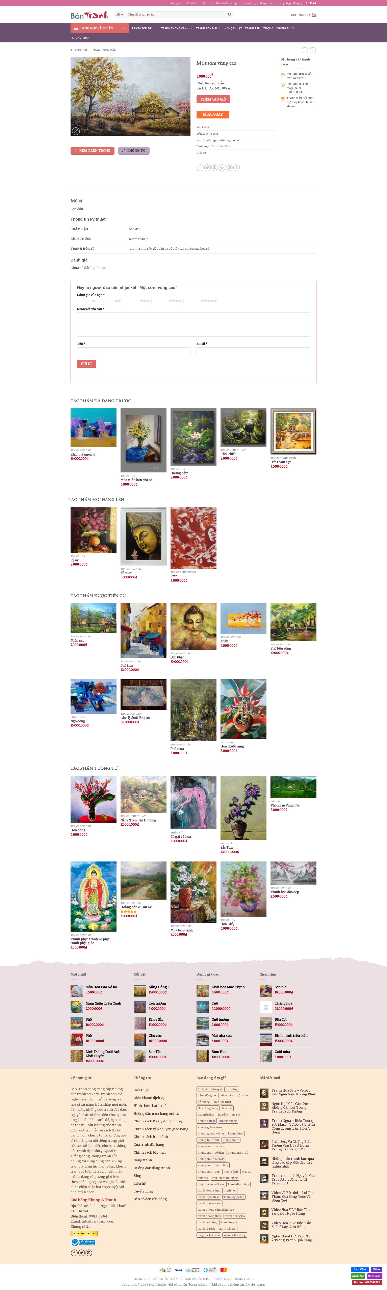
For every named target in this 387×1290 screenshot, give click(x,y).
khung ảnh (231, 1171)
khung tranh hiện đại (211, 1158)
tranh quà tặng (207, 1222)
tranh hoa (230, 1190)
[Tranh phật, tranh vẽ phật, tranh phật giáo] (94, 896)
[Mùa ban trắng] (193, 892)
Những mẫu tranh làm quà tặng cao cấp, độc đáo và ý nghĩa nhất (293, 1162)
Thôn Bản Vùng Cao (285, 805)
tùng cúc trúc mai (209, 1235)
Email (202, 344)
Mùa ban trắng (182, 930)
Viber (376, 1269)
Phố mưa (177, 749)
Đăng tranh (266, 3)
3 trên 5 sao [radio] (131, 300)
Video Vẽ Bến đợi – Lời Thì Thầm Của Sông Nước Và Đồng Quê (293, 1196)
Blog (137, 1176)
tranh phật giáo (235, 1215)
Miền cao (77, 640)
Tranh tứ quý (229, 1222)
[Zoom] (76, 131)
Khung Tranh (82, 37)
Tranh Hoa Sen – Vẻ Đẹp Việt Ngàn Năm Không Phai (293, 1092)
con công (232, 1089)
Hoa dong (78, 830)
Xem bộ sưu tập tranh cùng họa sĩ (218, 140)
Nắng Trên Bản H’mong (138, 820)
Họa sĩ (236, 1114)
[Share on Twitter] (207, 167)
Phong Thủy (285, 28)
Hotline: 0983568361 (367, 1282)
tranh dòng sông (209, 1190)
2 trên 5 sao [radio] (105, 300)
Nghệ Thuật (233, 28)
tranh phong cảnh (210, 1203)
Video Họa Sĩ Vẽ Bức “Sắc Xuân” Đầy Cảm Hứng (291, 1225)
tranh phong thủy (209, 1215)
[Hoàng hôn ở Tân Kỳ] (143, 880)
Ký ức (75, 560)
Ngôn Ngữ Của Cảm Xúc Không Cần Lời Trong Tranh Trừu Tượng (290, 1107)
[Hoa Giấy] (243, 889)
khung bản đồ (206, 1120)
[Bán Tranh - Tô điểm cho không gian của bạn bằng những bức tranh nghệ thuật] (89, 15)
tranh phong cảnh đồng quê (216, 1209)
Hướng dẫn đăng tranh (152, 1168)
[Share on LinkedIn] (229, 167)
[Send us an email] (314, 3)
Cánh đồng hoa (207, 1095)
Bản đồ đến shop (226, 3)
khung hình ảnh (208, 1140)
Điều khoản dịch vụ (149, 1098)
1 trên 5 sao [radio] (83, 300)
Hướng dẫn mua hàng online (157, 1113)
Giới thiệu (193, 3)
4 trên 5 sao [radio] (160, 300)
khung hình (235, 1133)
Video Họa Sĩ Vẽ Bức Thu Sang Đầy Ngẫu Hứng (291, 1211)
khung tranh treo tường (213, 1165)
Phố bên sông (280, 648)
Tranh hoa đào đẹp (284, 892)
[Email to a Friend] (214, 167)
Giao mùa (227, 1095)
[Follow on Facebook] (307, 3)
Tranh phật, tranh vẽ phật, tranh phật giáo (90, 941)
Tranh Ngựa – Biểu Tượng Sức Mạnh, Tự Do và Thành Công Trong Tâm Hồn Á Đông (293, 1126)
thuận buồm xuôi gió (211, 1184)
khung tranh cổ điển (211, 1152)
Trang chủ (177, 3)
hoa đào (223, 1114)
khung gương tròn (210, 1127)
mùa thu (203, 1177)
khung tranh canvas (211, 1146)
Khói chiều (228, 454)
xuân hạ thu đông (235, 1235)
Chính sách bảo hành (151, 1137)
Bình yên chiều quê (210, 1089)
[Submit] (229, 14)
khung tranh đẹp (209, 1171)
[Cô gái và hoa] (193, 802)
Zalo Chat (360, 1269)
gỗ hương (204, 1101)
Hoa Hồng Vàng (208, 1108)
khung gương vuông (211, 1133)
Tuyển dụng (248, 3)
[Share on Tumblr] (236, 167)
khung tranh (231, 1140)
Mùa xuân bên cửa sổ (136, 480)
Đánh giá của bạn (91, 295)
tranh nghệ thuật (209, 1197)
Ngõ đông (78, 721)
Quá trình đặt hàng (149, 1145)
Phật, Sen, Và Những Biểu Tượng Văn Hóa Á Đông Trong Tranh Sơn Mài (291, 1145)
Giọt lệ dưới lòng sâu (136, 718)
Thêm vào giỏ (213, 99)
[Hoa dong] (94, 799)
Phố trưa (127, 665)
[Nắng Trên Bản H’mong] (143, 794)
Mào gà (246, 1171)
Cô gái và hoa (181, 837)
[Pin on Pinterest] (222, 167)
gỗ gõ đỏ (242, 1095)
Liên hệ (207, 3)
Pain (174, 576)
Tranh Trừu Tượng (259, 28)
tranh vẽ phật (206, 1228)
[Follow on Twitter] (310, 3)
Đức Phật (177, 657)
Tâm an (126, 573)
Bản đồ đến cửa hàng (150, 1199)
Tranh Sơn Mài (206, 28)
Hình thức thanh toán (151, 1106)
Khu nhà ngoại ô (83, 454)
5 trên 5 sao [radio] (192, 300)
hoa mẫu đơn (206, 1114)
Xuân (224, 641)
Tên (81, 344)
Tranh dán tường (238, 1184)
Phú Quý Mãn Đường (225, 1177)
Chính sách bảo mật (150, 1152)
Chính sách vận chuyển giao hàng (161, 1129)
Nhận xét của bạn (90, 309)
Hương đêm (179, 473)
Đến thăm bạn (280, 462)
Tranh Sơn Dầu (142, 28)
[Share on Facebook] (200, 167)
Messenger (375, 1276)
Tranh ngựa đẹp (234, 1197)
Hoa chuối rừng (232, 746)
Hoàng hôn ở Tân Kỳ (136, 907)
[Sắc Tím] (243, 808)
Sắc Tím (227, 847)
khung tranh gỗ (238, 1152)
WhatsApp (358, 1276)
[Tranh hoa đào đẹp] (293, 873)
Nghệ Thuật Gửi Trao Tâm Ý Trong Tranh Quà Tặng (293, 1238)
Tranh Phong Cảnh (174, 28)
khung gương (228, 1120)
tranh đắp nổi (227, 1228)
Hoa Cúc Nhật (222, 1101)
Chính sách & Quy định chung (158, 1121)
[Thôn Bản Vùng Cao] (293, 787)
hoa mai (227, 1108)
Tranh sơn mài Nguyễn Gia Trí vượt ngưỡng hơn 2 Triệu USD (293, 1179)
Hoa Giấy (227, 924)
